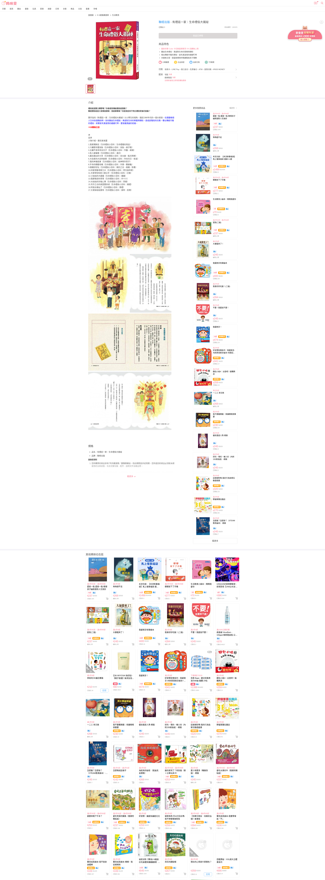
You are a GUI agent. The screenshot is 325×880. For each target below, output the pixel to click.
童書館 (91, 15)
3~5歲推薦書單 (103, 15)
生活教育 (115, 15)
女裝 (65, 9)
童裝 (26, 9)
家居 (42, 9)
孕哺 (95, 9)
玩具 (34, 9)
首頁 (11, 9)
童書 (87, 9)
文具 (80, 9)
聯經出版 (165, 22)
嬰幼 (19, 9)
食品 (72, 9)
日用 (57, 9)
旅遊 (49, 9)
